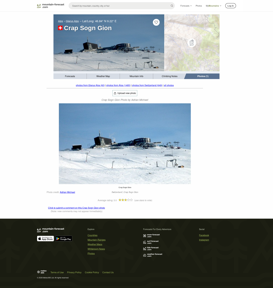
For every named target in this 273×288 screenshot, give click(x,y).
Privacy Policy (74, 272)
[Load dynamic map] (192, 43)
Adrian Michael (67, 192)
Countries (92, 235)
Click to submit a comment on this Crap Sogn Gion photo (76, 207)
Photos (199, 5)
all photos (169, 85)
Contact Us (108, 272)
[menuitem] (70, 76)
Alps (60, 21)
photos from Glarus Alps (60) (90, 85)
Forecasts (184, 5)
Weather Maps (95, 244)
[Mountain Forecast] (50, 5)
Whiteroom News (96, 248)
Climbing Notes (169, 76)
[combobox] (122, 5)
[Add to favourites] (156, 22)
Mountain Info (136, 76)
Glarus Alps (72, 21)
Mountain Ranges (97, 239)
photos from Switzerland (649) (147, 85)
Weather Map (103, 76)
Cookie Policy (92, 272)
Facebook (204, 235)
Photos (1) (202, 76)
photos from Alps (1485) (118, 85)
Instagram (204, 239)
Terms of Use (57, 272)
